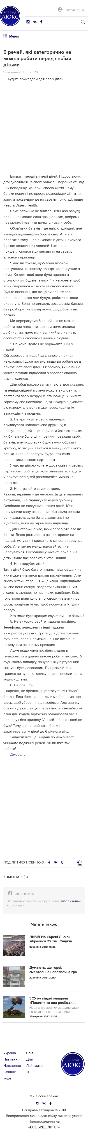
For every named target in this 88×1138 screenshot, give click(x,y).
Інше (7, 1078)
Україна (9, 1053)
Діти (29, 1059)
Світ (29, 1053)
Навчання (11, 1059)
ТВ (28, 1072)
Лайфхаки (34, 1065)
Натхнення (12, 1065)
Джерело (17, 754)
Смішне (9, 1072)
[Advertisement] (44, 130)
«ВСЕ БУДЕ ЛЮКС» (44, 1127)
